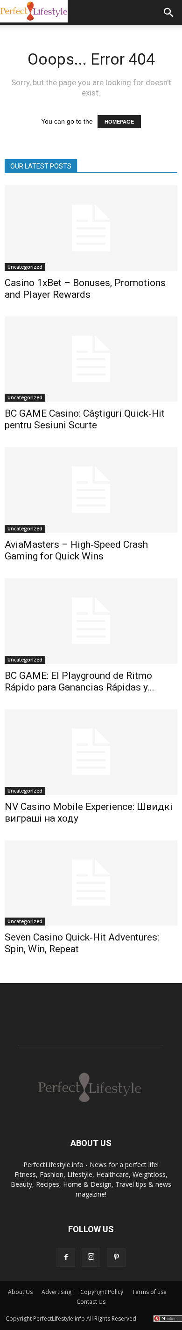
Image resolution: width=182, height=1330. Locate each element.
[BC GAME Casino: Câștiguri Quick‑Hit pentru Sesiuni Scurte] (91, 359)
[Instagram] (91, 1257)
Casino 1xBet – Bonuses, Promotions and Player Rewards (85, 288)
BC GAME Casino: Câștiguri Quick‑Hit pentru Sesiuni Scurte (85, 419)
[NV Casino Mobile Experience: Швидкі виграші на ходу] (91, 752)
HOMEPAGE (119, 122)
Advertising (56, 1292)
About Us (20, 1292)
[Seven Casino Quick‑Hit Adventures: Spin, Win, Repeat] (91, 883)
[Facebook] (65, 1257)
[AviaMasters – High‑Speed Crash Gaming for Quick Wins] (91, 490)
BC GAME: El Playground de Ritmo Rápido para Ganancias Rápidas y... (79, 681)
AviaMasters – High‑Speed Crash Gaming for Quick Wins (76, 550)
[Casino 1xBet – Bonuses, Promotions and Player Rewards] (91, 228)
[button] (169, 12)
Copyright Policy (101, 1292)
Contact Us (91, 1302)
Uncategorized (24, 267)
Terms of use (149, 1292)
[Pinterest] (116, 1257)
